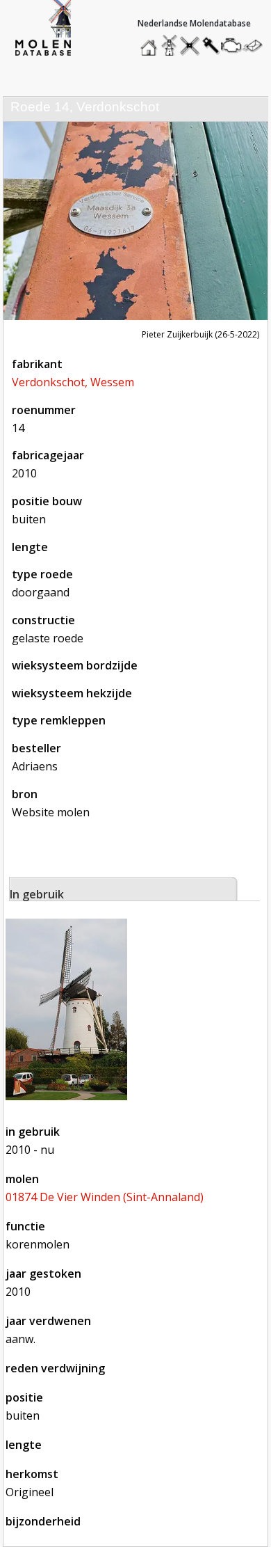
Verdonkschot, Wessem (73, 382)
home (151, 42)
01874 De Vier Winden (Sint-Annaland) (105, 1197)
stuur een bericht (256, 45)
